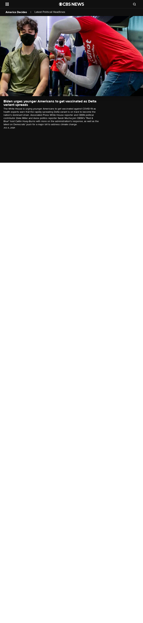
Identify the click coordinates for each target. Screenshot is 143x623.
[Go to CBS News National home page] (71, 4)
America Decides (16, 12)
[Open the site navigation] (28, 4)
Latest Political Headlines (50, 12)
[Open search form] (134, 4)
